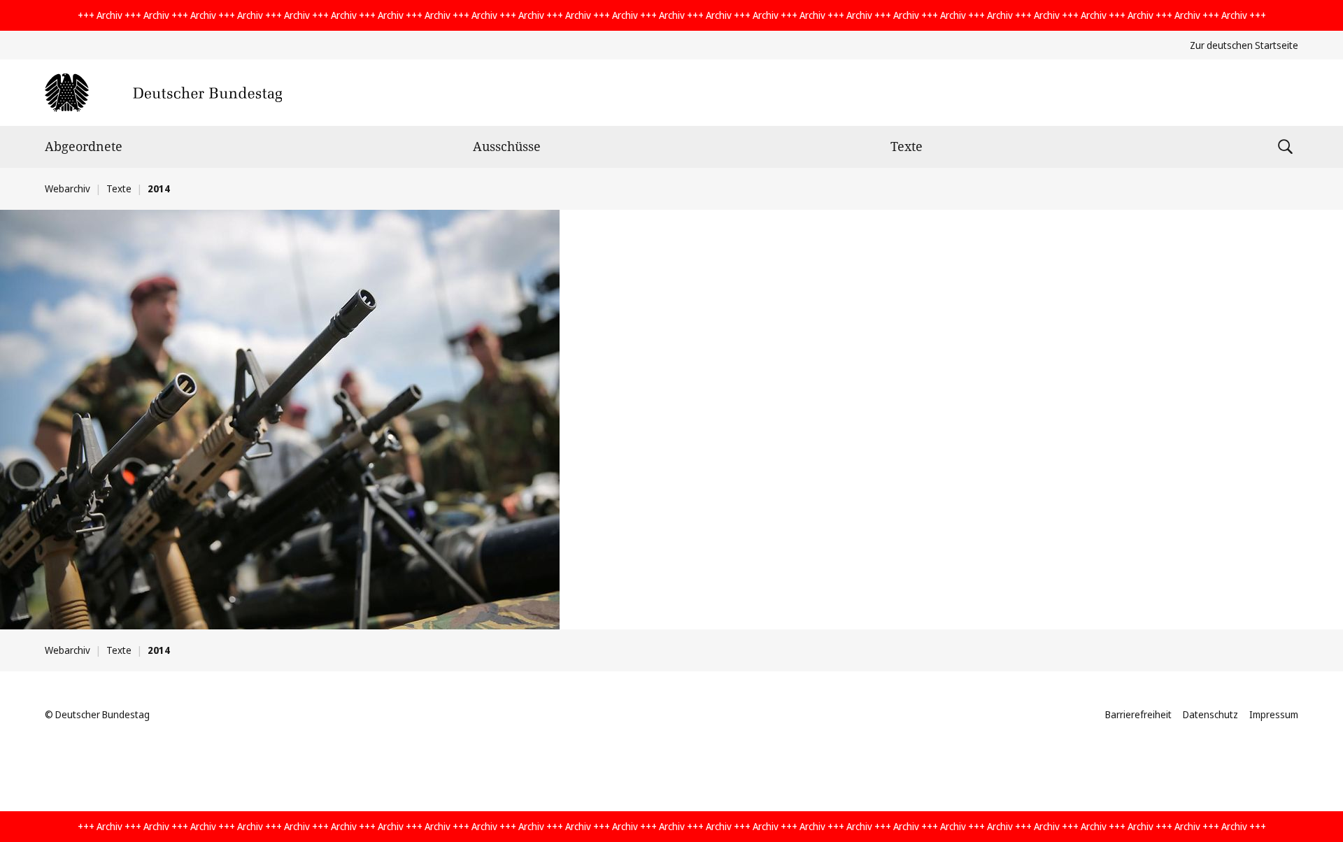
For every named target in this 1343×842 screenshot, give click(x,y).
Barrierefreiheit (1138, 714)
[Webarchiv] (163, 92)
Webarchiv (67, 188)
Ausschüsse (507, 146)
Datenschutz (1210, 714)
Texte (906, 146)
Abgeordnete (83, 146)
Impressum (1273, 714)
